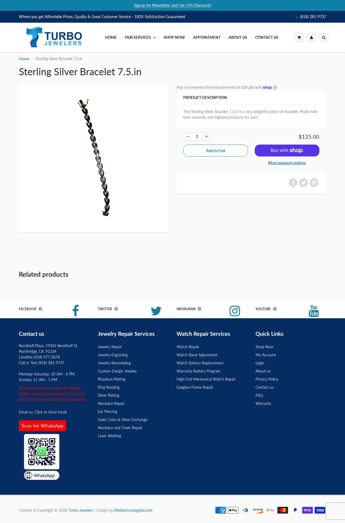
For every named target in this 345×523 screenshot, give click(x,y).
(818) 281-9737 (313, 16)
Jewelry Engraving (112, 355)
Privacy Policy (267, 379)
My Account (266, 355)
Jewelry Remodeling (114, 363)
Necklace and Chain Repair (120, 427)
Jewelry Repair (110, 346)
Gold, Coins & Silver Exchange (122, 419)
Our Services (138, 37)
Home (111, 37)
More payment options (287, 162)
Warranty (263, 403)
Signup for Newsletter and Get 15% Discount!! (172, 5)
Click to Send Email (51, 412)
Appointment (206, 37)
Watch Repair (188, 346)
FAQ (259, 395)
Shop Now (174, 37)
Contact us (266, 37)
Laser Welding (109, 435)
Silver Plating (108, 395)
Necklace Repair (111, 403)
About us (238, 37)
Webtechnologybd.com (133, 510)
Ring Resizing (108, 387)
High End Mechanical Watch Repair (206, 379)
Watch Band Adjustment (197, 355)
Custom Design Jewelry (117, 371)
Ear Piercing (107, 411)
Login (260, 363)
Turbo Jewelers (81, 510)
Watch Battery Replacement (200, 363)
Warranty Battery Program (198, 371)
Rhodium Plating (111, 379)
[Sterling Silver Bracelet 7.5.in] (94, 158)
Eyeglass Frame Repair (195, 387)
